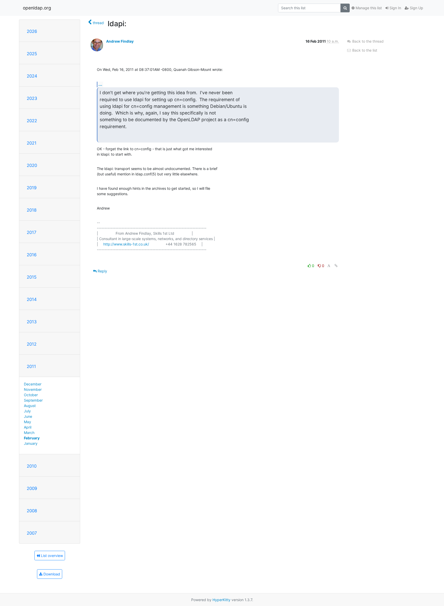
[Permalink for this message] (336, 265)
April (27, 427)
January (31, 443)
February (32, 438)
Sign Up (416, 8)
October (31, 395)
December (32, 384)
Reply (102, 271)
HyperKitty (221, 600)
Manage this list (368, 8)
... (100, 84)
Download (51, 574)
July (27, 411)
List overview (51, 555)
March (29, 432)
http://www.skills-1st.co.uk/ (126, 244)
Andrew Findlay (120, 41)
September (33, 400)
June (28, 416)
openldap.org (37, 8)
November (33, 389)
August (30, 405)
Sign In (394, 8)
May (27, 422)
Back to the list (364, 50)
